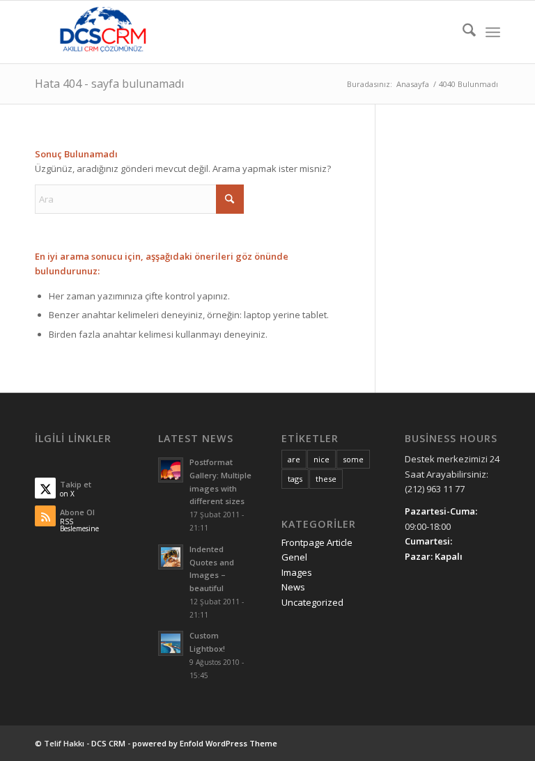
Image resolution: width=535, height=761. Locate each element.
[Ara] (462, 32)
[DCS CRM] (103, 32)
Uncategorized (312, 602)
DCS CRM (108, 743)
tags (295, 478)
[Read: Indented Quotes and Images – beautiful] (170, 557)
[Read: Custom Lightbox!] (170, 643)
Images (296, 572)
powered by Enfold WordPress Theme (204, 743)
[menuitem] (462, 32)
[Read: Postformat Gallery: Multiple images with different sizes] (170, 470)
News (293, 587)
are (294, 459)
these (326, 478)
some (353, 459)
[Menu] (493, 32)
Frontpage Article (316, 542)
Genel (294, 557)
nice (321, 459)
